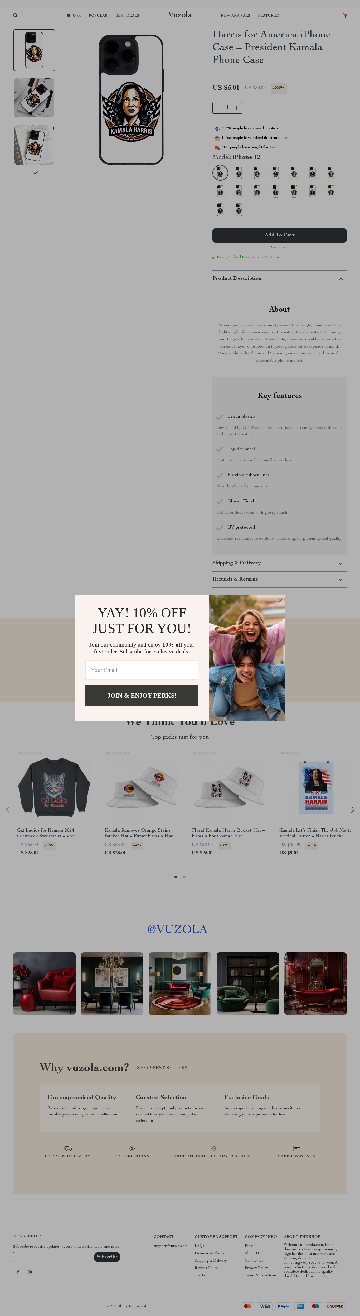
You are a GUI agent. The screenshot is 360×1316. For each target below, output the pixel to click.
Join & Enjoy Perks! (142, 695)
